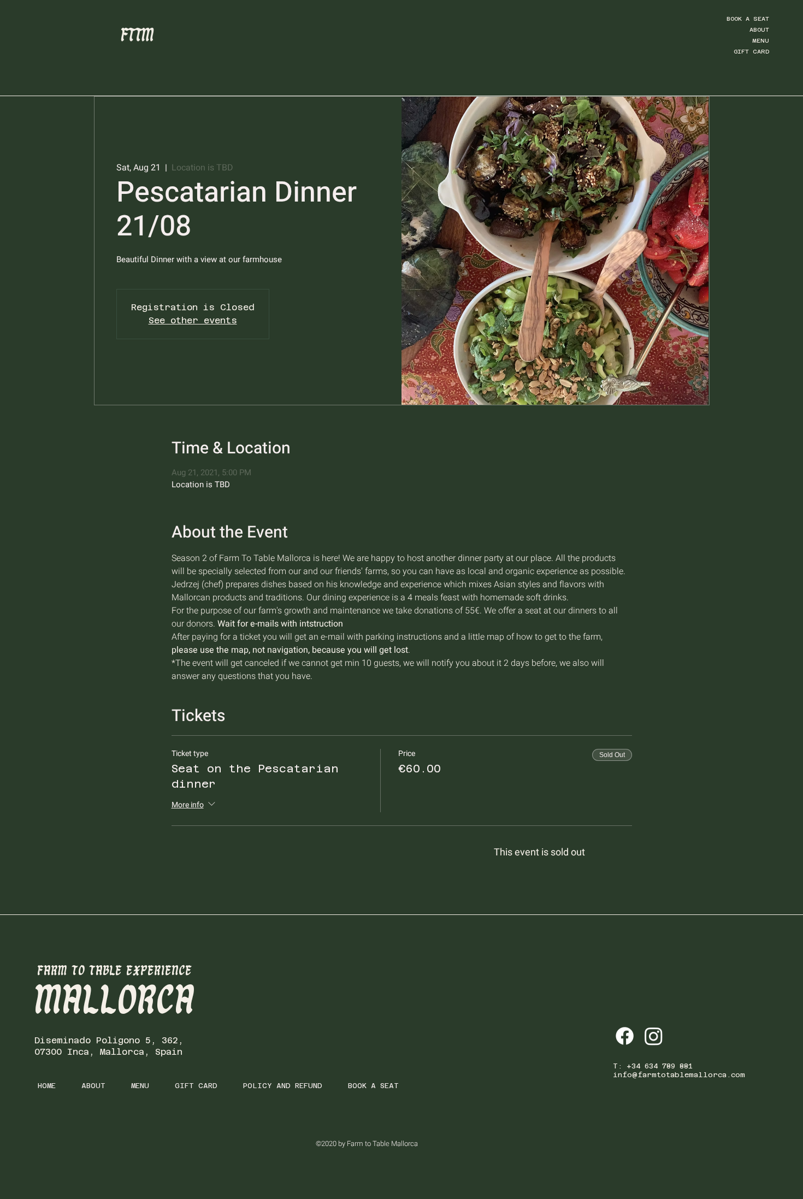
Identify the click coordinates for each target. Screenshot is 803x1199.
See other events (193, 320)
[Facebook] (624, 1036)
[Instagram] (653, 1036)
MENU (760, 40)
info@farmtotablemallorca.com (679, 1075)
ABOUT (759, 29)
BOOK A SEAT (748, 18)
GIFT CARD (751, 51)
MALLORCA (114, 1002)
